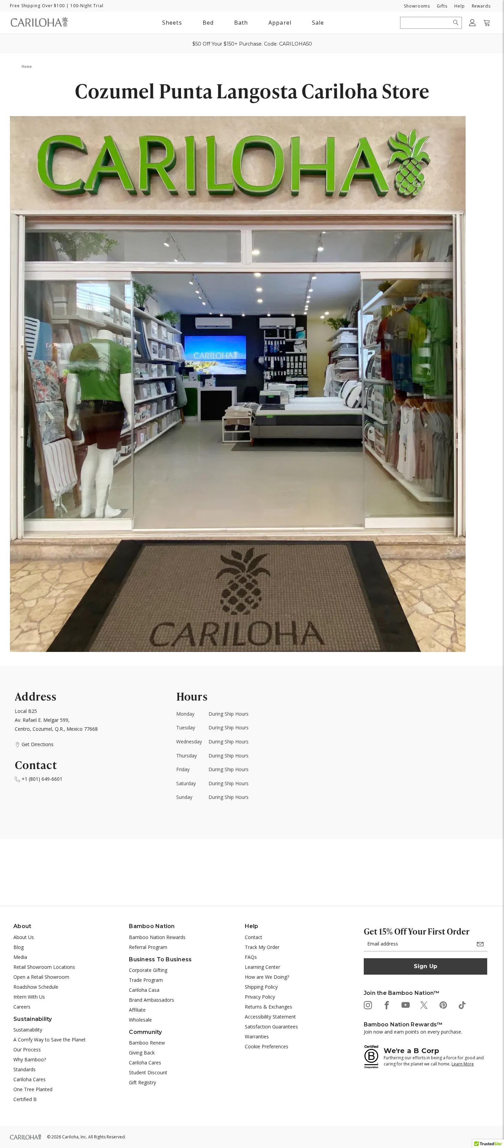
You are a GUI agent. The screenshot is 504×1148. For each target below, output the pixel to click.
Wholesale (140, 1019)
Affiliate (137, 1010)
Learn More (463, 1064)
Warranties (257, 1036)
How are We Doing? (267, 977)
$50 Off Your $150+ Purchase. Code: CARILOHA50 (252, 44)
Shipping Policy (261, 987)
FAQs (251, 957)
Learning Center (262, 967)
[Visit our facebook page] (386, 1004)
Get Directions (36, 744)
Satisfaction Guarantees (271, 1026)
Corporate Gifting (148, 970)
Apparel (279, 22)
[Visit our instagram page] (367, 1004)
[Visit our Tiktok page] (461, 1004)
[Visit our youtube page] (405, 1004)
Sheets (172, 22)
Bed (208, 22)
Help (459, 6)
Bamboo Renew (147, 1042)
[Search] (455, 22)
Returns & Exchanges (268, 1006)
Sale (318, 22)
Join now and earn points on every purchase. (413, 1031)
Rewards (481, 6)
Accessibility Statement (270, 1016)
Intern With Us (29, 996)
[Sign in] (472, 22)
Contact (253, 937)
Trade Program (146, 980)
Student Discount (148, 1072)
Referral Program (148, 947)
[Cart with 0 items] (487, 22)
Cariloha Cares (29, 1079)
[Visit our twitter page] (424, 1004)
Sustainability (27, 1029)
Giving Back (142, 1052)
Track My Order (262, 947)
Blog (18, 947)
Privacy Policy (260, 996)
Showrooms (417, 6)
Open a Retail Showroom (41, 977)
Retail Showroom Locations (44, 967)
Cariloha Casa (144, 990)
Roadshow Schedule (35, 987)
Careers (22, 1006)
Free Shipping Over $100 (37, 6)
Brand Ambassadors (151, 1000)
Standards (24, 1069)
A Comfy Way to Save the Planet (49, 1039)
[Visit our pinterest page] (442, 1004)
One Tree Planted (32, 1089)
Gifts (442, 6)
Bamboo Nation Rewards (157, 937)
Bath (241, 23)
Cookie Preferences (266, 1046)
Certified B (25, 1099)
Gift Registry (142, 1082)
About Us (23, 937)
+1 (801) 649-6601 (41, 779)
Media (20, 957)
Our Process (27, 1049)
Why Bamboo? (29, 1059)
